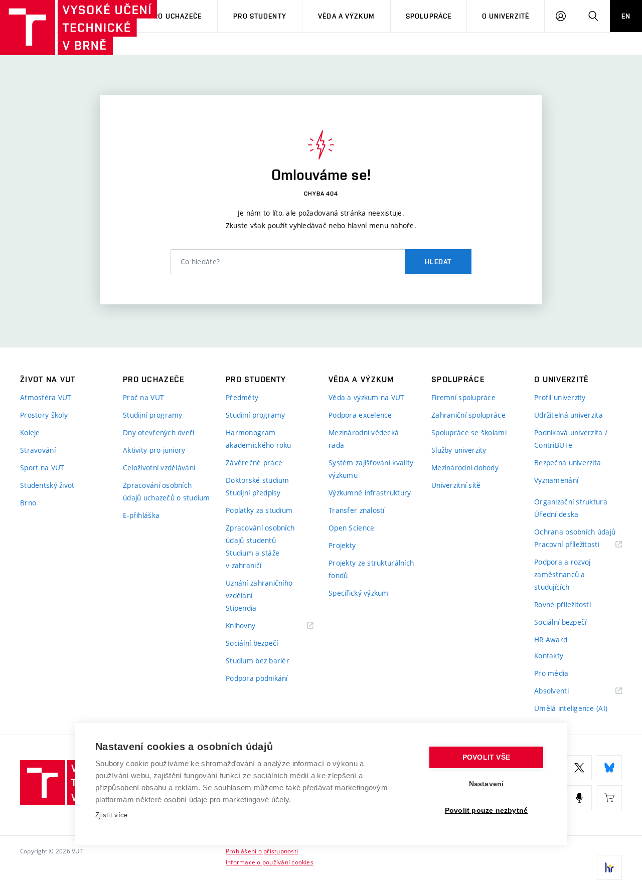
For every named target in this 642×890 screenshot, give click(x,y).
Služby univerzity (459, 450)
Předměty (242, 397)
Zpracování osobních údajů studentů (260, 534)
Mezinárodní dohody (465, 467)
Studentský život (47, 485)
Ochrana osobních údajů (574, 532)
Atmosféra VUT (46, 397)
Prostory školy (44, 415)
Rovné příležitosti (562, 604)
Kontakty (548, 655)
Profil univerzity (560, 397)
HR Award (550, 639)
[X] (579, 767)
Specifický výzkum (359, 593)
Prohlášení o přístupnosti (262, 851)
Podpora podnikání (257, 678)
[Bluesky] (609, 767)
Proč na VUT (143, 397)
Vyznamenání (556, 480)
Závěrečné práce (254, 462)
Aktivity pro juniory (154, 450)
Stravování (38, 450)
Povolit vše (486, 757)
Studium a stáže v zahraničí (252, 559)
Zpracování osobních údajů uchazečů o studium (166, 491)
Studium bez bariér (257, 660)
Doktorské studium (257, 480)
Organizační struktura (570, 501)
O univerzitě (505, 16)
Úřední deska (556, 514)
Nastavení (486, 784)
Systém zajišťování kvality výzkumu (371, 469)
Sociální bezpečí (252, 643)
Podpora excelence (360, 415)
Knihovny (253, 626)
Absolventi (564, 691)
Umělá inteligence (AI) (570, 708)
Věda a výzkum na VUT (367, 397)
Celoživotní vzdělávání (159, 467)
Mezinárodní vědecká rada (364, 439)
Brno (28, 502)
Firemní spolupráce (463, 397)
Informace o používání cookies (269, 862)
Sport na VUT (42, 467)
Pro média (551, 673)
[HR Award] (609, 867)
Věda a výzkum (346, 16)
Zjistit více (111, 815)
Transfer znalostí (357, 510)
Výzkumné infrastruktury (370, 492)
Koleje (30, 432)
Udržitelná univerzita (568, 415)
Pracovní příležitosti (578, 545)
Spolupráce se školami (469, 432)
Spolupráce (428, 16)
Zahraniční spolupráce (468, 415)
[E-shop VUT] (609, 797)
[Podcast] (579, 797)
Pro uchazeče (175, 16)
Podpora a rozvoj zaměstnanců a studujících (562, 574)
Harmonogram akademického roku (258, 439)
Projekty (342, 545)
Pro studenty (259, 16)
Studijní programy (153, 415)
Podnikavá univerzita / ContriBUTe (570, 439)
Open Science (351, 527)
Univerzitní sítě (455, 485)
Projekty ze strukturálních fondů (371, 569)
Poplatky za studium (259, 510)
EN (625, 16)
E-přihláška (141, 515)
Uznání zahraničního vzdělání (259, 589)
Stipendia (241, 608)
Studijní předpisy (253, 492)
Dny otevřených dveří (159, 432)
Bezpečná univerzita (567, 462)
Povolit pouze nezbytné (486, 810)
